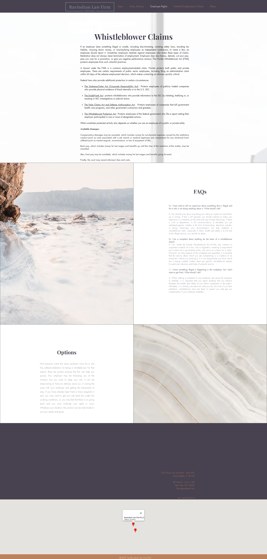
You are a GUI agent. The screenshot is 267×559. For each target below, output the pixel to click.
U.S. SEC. (145, 89)
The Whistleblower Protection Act (100, 113)
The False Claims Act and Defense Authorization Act (109, 104)
